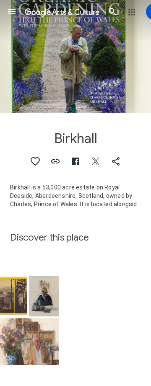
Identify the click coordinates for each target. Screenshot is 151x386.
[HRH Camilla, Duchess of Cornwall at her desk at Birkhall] (44, 296)
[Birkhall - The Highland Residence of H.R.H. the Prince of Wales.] (13, 296)
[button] (12, 12)
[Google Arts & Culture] (62, 11)
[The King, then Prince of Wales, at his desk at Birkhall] (29, 341)
